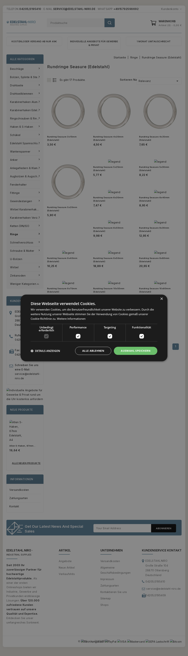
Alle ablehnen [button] (93, 350)
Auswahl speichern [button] (135, 350)
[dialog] (94, 328)
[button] (45, 350)
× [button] (161, 298)
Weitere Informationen (71, 318)
